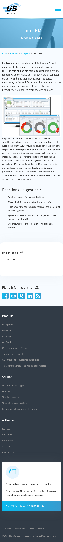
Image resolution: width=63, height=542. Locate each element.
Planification (8, 452)
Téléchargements (10, 397)
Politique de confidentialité (14, 528)
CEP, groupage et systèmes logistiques (20, 359)
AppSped (6, 342)
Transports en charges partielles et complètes (24, 365)
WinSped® (25, 53)
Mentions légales (37, 528)
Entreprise (7, 434)
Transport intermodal (12, 354)
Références (7, 440)
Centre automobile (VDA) (14, 348)
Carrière (6, 429)
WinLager (7, 336)
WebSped (6, 330)
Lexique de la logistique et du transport (21, 409)
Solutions (14, 53)
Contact (6, 446)
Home (4, 53)
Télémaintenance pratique (14, 403)
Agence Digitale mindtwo (45, 536)
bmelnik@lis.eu (37, 506)
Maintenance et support (13, 385)
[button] (58, 10)
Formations (7, 391)
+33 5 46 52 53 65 (17, 506)
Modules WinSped (12, 253)
